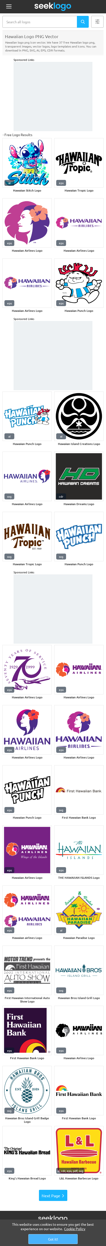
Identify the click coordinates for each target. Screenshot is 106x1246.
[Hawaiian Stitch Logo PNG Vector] (27, 163)
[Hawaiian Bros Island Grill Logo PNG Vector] (79, 970)
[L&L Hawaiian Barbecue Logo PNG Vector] (79, 1150)
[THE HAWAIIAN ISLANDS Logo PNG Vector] (79, 850)
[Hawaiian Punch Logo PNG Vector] (79, 283)
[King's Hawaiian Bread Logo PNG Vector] (27, 1150)
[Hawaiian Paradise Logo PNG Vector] (79, 910)
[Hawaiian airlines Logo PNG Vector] (27, 910)
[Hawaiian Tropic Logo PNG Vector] (79, 163)
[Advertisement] (53, 96)
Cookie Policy (74, 1228)
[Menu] (9, 7)
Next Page (51, 1195)
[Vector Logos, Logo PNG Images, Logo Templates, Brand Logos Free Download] (53, 6)
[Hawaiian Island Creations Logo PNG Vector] (79, 416)
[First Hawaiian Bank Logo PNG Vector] (79, 790)
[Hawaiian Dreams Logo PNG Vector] (79, 476)
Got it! (53, 1239)
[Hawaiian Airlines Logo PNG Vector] (27, 223)
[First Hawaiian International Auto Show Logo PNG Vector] (27, 970)
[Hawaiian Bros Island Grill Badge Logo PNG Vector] (27, 1090)
